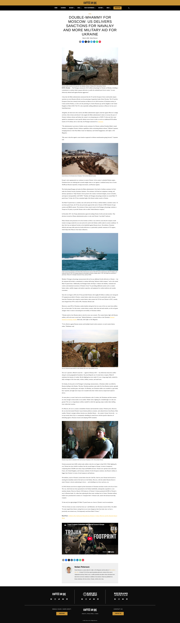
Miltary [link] (71, 8)
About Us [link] (84, 613)
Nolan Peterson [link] (94, 38)
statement (100, 121)
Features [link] (63, 8)
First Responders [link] (89, 8)
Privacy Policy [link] (90, 613)
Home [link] (56, 8)
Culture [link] (100, 8)
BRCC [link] (108, 8)
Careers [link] (96, 613)
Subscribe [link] (117, 8)
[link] (90, 3)
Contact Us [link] (118, 613)
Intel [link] (78, 8)
